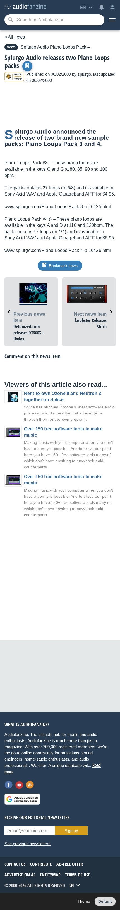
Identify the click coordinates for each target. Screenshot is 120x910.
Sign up (71, 830)
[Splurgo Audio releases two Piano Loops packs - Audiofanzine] (25, 7)
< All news (14, 37)
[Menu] (112, 20)
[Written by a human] (14, 77)
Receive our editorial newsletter (36, 817)
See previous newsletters (27, 843)
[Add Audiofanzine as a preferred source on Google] (22, 799)
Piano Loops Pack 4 (55, 47)
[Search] (10, 20)
